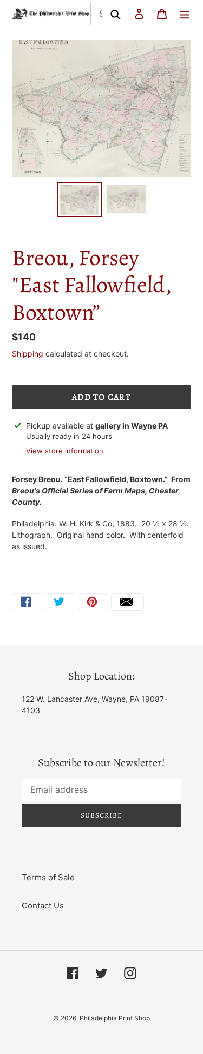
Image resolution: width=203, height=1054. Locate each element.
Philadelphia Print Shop (115, 1018)
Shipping (27, 353)
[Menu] (184, 13)
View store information (64, 450)
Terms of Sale (48, 877)
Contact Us (43, 905)
